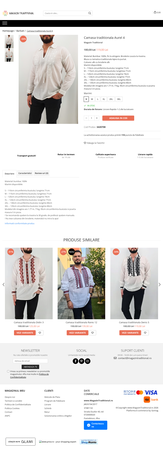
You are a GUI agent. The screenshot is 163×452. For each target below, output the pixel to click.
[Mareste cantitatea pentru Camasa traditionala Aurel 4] (96, 118)
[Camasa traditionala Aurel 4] (48, 79)
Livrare (47, 404)
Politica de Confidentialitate (18, 404)
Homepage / (9, 30)
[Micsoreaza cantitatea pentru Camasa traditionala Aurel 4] (86, 118)
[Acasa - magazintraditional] (18, 13)
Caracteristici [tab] (25, 173)
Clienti (48, 390)
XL (104, 99)
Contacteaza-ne (98, 425)
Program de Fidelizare (54, 400)
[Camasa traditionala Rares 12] (81, 283)
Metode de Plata (52, 397)
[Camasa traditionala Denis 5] (134, 283)
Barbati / (21, 30)
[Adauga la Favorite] (39, 332)
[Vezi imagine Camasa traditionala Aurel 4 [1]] (9, 55)
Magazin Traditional (93, 42)
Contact (8, 412)
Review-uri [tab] (41, 173)
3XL (119, 99)
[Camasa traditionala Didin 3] (29, 283)
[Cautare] (90, 13)
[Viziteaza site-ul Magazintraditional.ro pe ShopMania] (89, 441)
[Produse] (5, 24)
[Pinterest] (81, 361)
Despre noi (10, 397)
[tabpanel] (48, 79)
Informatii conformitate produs (19, 223)
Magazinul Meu (15, 390)
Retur (47, 412)
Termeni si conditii (13, 400)
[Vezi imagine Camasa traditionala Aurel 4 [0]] (9, 41)
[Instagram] (87, 361)
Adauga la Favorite (95, 142)
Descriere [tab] (9, 173)
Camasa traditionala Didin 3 (29, 322)
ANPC (7, 415)
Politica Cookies (12, 408)
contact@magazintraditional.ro (134, 358)
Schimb (47, 408)
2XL (111, 99)
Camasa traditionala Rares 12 (81, 322)
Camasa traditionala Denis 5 (134, 322)
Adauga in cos (118, 118)
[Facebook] (75, 361)
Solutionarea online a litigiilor (58, 415)
